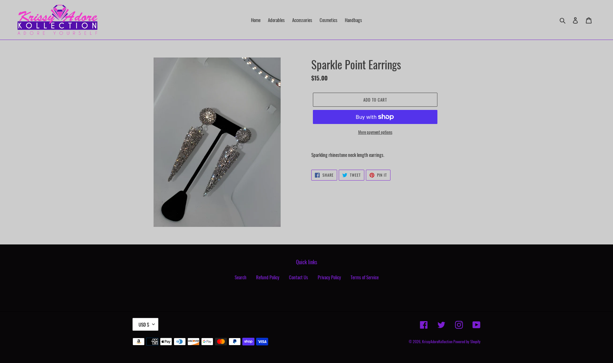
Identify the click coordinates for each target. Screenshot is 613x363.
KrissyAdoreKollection (437, 341)
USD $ (144, 324)
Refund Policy (267, 277)
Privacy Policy (329, 277)
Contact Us (298, 277)
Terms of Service (365, 277)
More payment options (375, 132)
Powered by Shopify (467, 341)
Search (240, 277)
